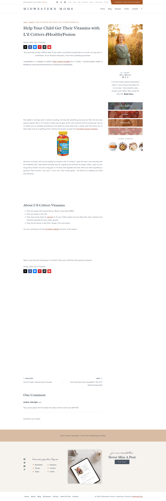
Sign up (44, 2)
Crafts (126, 9)
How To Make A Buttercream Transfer (37, 380)
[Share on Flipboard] (49, 47)
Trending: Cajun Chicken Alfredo (127, 2)
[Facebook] (57, 2)
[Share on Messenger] (35, 47)
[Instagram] (65, 2)
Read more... (129, 94)
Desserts (53, 465)
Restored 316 (138, 496)
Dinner (37, 468)
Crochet (135, 9)
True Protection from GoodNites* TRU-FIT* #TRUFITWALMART (86, 382)
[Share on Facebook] (30, 47)
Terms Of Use (98, 2)
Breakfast (39, 465)
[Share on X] (25, 47)
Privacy (91, 2)
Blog (79, 2)
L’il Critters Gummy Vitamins (87, 129)
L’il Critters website (52, 229)
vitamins (50, 217)
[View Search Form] (142, 9)
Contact (106, 2)
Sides (37, 472)
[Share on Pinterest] (40, 47)
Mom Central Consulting (61, 61)
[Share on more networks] (44, 47)
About (74, 2)
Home (69, 2)
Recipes (118, 9)
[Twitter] (61, 2)
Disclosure (85, 2)
